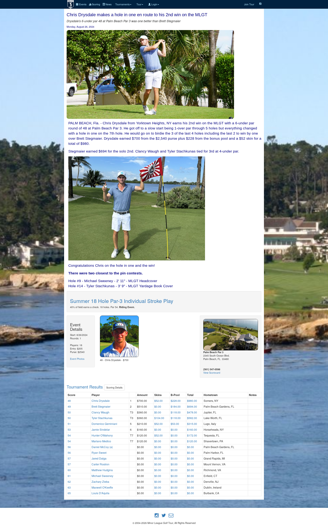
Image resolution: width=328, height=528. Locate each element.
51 (69, 424)
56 (69, 447)
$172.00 (192, 435)
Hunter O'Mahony (102, 435)
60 (69, 470)
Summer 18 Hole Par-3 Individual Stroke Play (121, 300)
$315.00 (192, 424)
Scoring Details (114, 387)
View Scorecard (211, 372)
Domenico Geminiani (104, 424)
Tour (138, 4)
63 (69, 487)
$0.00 (157, 406)
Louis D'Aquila (100, 493)
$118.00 (176, 412)
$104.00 (159, 418)
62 (69, 482)
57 (69, 458)
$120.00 (192, 441)
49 (69, 406)
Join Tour (249, 4)
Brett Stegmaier (101, 406)
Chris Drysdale (101, 401)
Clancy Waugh (100, 412)
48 (69, 401)
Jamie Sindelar (101, 430)
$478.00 (192, 412)
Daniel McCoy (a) (102, 447)
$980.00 (192, 401)
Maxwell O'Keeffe (102, 487)
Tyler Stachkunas (102, 418)
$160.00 (192, 430)
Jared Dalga (99, 458)
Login (154, 4)
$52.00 (158, 401)
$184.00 (176, 406)
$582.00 (192, 418)
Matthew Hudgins (102, 470)
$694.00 (192, 406)
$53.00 (175, 424)
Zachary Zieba (100, 482)
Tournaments (122, 4)
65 (69, 493)
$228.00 (176, 401)
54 (69, 435)
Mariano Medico (101, 441)
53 (69, 430)
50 (69, 412)
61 (69, 476)
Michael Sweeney (102, 476)
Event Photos (77, 358)
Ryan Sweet (99, 453)
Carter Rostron (100, 464)
